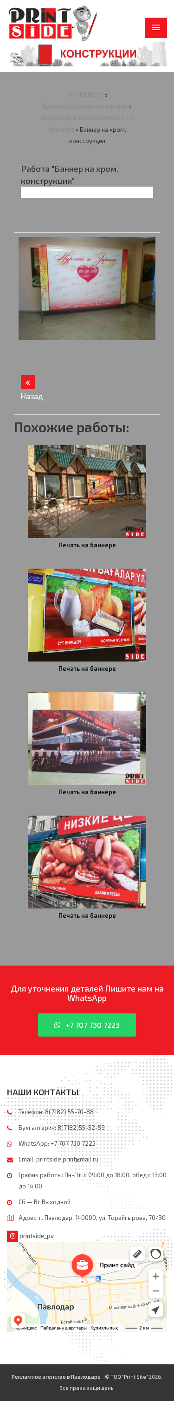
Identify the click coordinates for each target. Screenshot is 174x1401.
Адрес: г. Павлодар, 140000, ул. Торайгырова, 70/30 (92, 1217)
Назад (28, 382)
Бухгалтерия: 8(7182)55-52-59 (62, 1127)
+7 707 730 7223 (92, 1024)
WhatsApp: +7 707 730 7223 (57, 1143)
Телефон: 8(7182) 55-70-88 (56, 1112)
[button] (156, 28)
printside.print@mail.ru (67, 1159)
